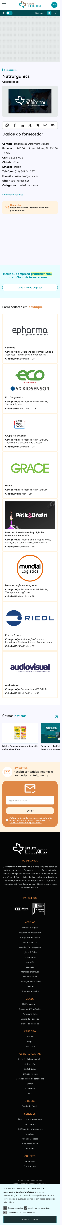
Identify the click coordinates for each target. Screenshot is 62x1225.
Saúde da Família (30, 1106)
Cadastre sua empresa (30, 287)
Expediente (30, 1161)
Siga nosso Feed (30, 1143)
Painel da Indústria (30, 1023)
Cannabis (30, 967)
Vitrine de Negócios (30, 1019)
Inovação (30, 962)
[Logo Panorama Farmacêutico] (30, 4)
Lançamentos (30, 957)
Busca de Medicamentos (30, 1119)
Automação (30, 1064)
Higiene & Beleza (30, 952)
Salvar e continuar (30, 1219)
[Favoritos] (49, 13)
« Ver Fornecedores (12, 194)
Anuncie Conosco (30, 1138)
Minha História (30, 976)
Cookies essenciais (15, 1208)
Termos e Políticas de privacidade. (25, 822)
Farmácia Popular (30, 1074)
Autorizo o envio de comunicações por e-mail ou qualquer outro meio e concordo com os (31, 820)
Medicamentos (30, 942)
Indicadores (30, 1124)
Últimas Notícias (30, 927)
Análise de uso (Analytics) (39, 1208)
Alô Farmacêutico (30, 1004)
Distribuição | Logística (30, 947)
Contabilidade (30, 1069)
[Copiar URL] (52, 125)
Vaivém (30, 1036)
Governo (30, 986)
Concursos (30, 1046)
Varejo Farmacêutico (30, 937)
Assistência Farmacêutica (30, 1059)
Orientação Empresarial (30, 981)
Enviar (30, 810)
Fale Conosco (30, 1166)
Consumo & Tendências (30, 1009)
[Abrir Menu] (7, 4)
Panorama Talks (29, 1014)
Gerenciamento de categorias (30, 1078)
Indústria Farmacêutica (30, 932)
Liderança (30, 1088)
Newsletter (30, 1134)
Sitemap (30, 1148)
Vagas (30, 1041)
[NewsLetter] (54, 4)
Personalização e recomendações (21, 1212)
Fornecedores (10, 70)
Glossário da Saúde (30, 991)
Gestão (30, 1083)
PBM (30, 1093)
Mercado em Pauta (30, 971)
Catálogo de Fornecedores (30, 1129)
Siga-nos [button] (39, 13)
